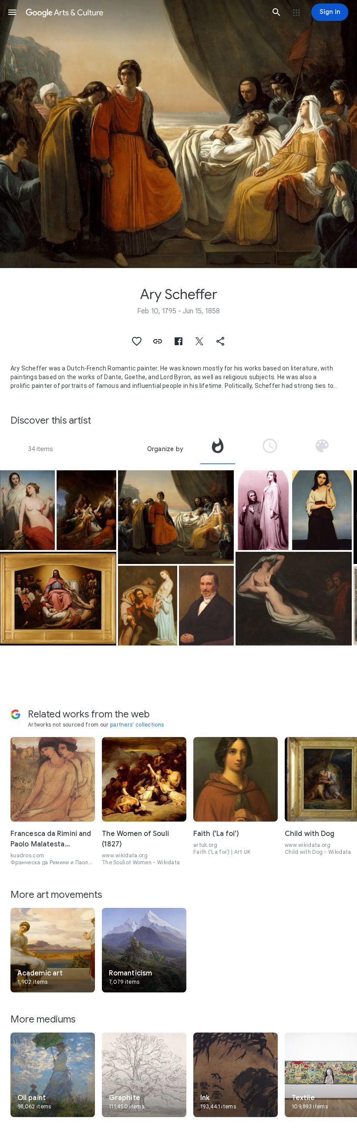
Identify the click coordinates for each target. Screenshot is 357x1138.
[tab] (217, 449)
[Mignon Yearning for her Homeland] (322, 510)
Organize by (165, 449)
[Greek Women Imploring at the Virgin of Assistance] (86, 510)
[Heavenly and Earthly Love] (27, 510)
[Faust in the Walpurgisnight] (148, 605)
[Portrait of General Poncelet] (206, 605)
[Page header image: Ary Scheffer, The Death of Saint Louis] (178, 134)
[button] (12, 12)
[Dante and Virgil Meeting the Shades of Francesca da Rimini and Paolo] (294, 598)
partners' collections (137, 724)
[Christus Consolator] (58, 598)
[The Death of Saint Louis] (176, 517)
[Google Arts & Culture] (144, 12)
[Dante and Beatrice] (263, 510)
